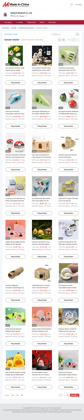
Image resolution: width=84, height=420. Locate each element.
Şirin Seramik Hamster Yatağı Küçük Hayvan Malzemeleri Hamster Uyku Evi (15, 374)
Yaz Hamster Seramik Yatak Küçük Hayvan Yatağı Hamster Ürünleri (14, 70)
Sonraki (73, 395)
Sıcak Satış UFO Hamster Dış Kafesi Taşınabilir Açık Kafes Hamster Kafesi (15, 200)
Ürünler (20, 22)
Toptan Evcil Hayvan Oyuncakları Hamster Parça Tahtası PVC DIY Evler (14, 113)
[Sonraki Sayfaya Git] (77, 39)
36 (17, 395)
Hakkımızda (31, 22)
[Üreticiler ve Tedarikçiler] (16, 4)
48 (22, 395)
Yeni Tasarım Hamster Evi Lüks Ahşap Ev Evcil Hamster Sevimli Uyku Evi (42, 157)
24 (12, 395)
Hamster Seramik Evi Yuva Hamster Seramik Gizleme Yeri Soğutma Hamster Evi (41, 244)
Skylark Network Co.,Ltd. (21, 13)
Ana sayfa (7, 22)
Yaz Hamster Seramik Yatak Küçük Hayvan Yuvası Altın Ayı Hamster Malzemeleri (41, 70)
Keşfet (42, 22)
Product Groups (11, 34)
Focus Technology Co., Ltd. (41, 408)
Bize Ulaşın (52, 22)
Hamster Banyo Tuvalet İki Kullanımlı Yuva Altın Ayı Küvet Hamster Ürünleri (67, 331)
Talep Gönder (15, 83)
